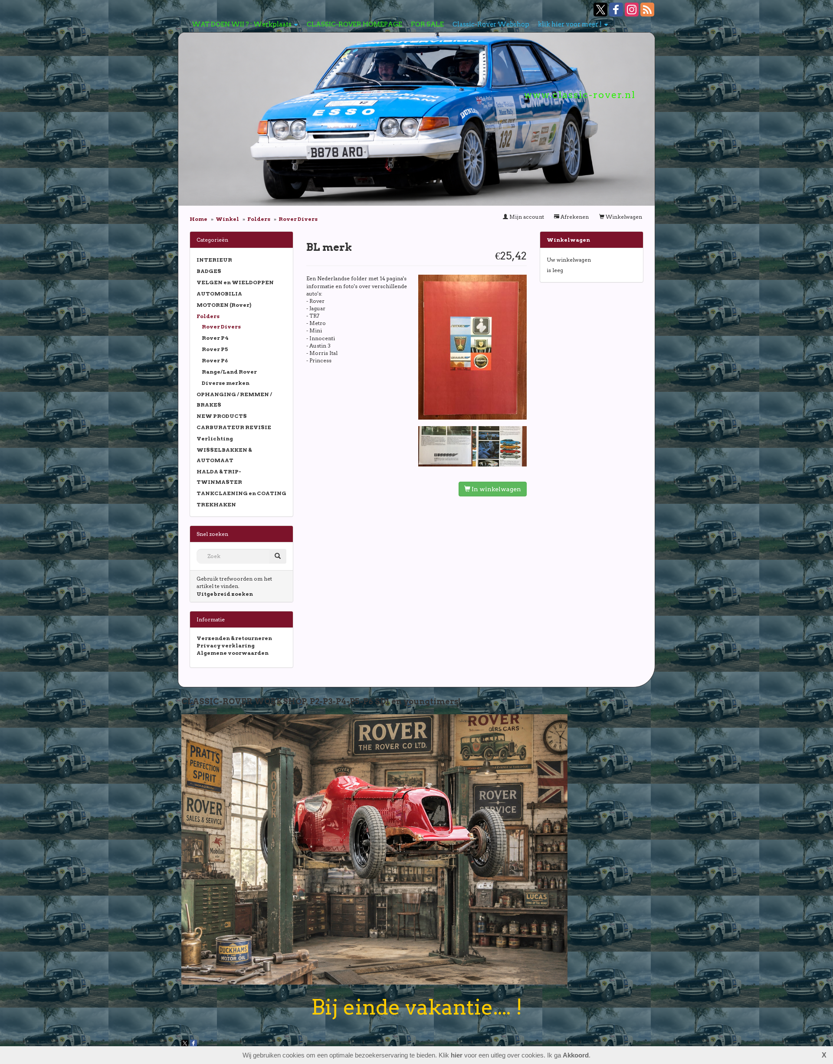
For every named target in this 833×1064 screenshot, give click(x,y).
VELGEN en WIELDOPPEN (235, 282)
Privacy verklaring (226, 645)
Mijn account (526, 216)
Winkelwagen (623, 216)
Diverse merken (225, 383)
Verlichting (215, 438)
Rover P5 (215, 349)
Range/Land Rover (229, 371)
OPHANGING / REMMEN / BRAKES (234, 399)
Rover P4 (215, 338)
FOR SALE (427, 24)
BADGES (209, 271)
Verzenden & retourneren (234, 638)
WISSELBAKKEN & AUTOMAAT (224, 455)
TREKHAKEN (216, 504)
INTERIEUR (214, 259)
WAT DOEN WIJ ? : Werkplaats (242, 24)
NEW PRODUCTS (222, 416)
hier (456, 1055)
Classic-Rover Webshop (491, 24)
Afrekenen (574, 216)
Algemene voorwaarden (233, 653)
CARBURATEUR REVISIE (234, 427)
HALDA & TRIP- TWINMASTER (219, 476)
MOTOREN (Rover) (224, 305)
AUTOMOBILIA (219, 293)
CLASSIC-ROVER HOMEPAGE (354, 24)
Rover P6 (215, 360)
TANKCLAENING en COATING (241, 493)
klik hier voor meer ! (570, 24)
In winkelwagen (495, 489)
